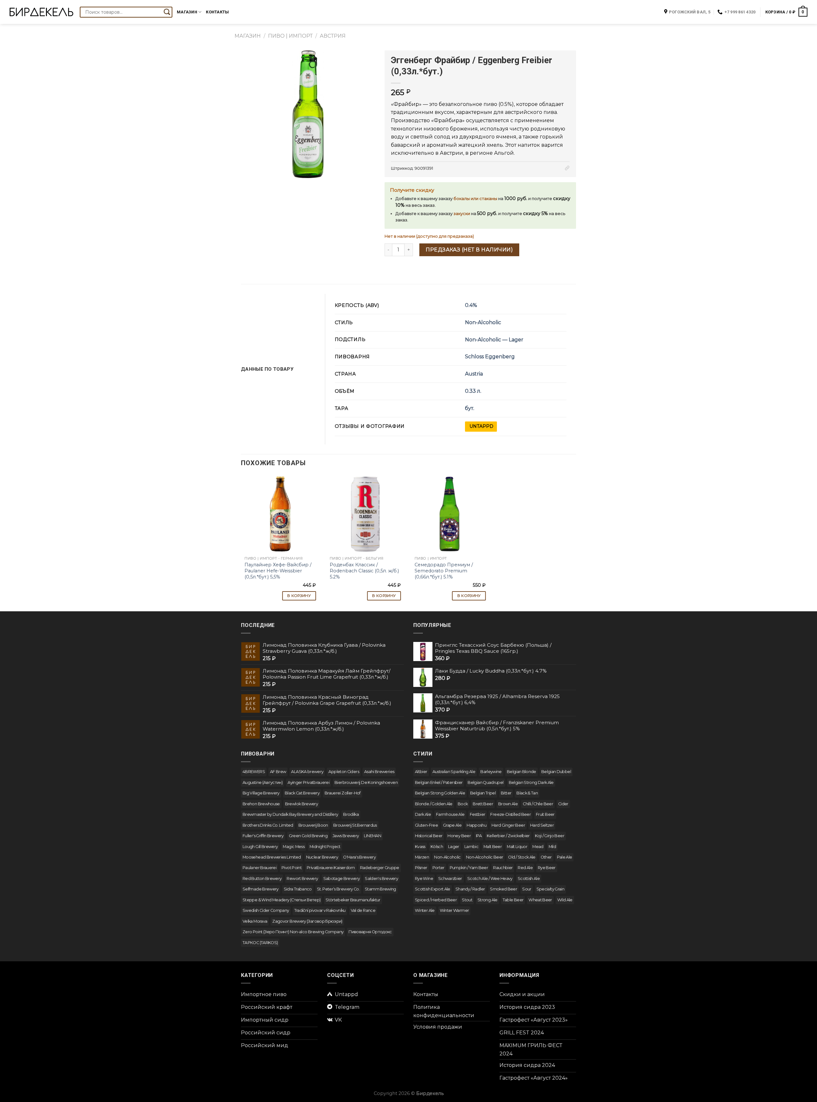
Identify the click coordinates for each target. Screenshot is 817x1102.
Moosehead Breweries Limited (272, 857)
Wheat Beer (540, 899)
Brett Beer (483, 803)
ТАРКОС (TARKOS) (260, 942)
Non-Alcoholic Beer (484, 857)
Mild (552, 846)
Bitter (506, 793)
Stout (467, 899)
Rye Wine (424, 878)
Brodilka (351, 814)
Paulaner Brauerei (259, 867)
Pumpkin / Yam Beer (469, 867)
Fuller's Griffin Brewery (263, 835)
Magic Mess (293, 846)
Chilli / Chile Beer (538, 803)
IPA (479, 835)
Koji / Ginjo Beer (549, 835)
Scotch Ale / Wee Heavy (490, 878)
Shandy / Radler (470, 889)
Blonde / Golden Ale (434, 803)
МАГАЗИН (248, 36)
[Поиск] (166, 12)
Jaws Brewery (346, 835)
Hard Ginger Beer (508, 825)
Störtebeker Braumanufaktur (353, 899)
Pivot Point (291, 867)
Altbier (421, 771)
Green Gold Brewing (308, 835)
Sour (526, 889)
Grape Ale (452, 825)
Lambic (471, 846)
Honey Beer (459, 835)
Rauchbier (503, 867)
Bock (463, 803)
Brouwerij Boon (313, 825)
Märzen (422, 857)
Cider (563, 803)
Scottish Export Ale (432, 889)
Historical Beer (428, 835)
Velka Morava (255, 921)
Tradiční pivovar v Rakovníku (320, 910)
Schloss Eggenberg (490, 357)
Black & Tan (527, 793)
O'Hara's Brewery (359, 857)
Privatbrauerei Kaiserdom (331, 867)
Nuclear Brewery (322, 857)
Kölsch (437, 846)
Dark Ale (423, 814)
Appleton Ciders (343, 771)
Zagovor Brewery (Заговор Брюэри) (307, 921)
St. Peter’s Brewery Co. (338, 889)
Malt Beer (492, 846)
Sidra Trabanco (298, 889)
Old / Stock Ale (521, 857)
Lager (453, 846)
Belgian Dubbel (556, 771)
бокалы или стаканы (475, 198)
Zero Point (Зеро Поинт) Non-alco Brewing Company (293, 931)
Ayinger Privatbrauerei (308, 782)
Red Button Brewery (262, 878)
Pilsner (421, 867)
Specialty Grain (550, 889)
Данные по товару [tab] (267, 369)
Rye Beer (547, 867)
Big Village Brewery (261, 793)
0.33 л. (473, 391)
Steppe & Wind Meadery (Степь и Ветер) (281, 899)
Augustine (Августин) (262, 782)
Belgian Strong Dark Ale (531, 782)
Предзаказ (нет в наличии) (469, 250)
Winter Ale (425, 910)
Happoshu (476, 825)
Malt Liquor (517, 846)
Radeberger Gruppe (379, 867)
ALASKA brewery (307, 771)
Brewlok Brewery (301, 803)
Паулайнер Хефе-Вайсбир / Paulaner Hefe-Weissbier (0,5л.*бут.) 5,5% (277, 570)
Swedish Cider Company (266, 910)
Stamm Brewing (380, 889)
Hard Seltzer (542, 825)
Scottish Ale (529, 878)
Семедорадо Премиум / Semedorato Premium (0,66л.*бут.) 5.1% (444, 570)
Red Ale (525, 867)
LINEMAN (372, 835)
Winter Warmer (454, 910)
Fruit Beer (545, 814)
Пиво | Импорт (290, 36)
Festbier (477, 814)
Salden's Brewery (381, 878)
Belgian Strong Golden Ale (440, 793)
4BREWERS (254, 771)
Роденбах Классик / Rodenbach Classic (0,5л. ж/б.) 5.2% (364, 570)
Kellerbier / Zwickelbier (508, 835)
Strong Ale (487, 899)
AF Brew (278, 771)
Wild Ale (565, 899)
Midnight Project (325, 846)
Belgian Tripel (483, 793)
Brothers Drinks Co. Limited (268, 825)
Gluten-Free (426, 825)
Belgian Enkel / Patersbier (438, 782)
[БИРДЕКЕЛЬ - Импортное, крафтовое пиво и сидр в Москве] (41, 12)
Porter (438, 867)
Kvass (420, 846)
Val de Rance (363, 910)
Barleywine (491, 771)
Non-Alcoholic (483, 322)
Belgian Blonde (521, 771)
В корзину (299, 595)
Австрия (333, 36)
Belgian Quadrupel (485, 782)
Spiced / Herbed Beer (436, 899)
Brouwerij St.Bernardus (355, 825)
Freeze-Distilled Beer (510, 814)
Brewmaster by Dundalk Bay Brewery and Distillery (290, 814)
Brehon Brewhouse (261, 803)
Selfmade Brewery (261, 889)
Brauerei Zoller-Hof (343, 793)
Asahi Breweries (379, 771)
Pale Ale (564, 857)
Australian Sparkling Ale (454, 771)
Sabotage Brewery (341, 878)
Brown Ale (508, 803)
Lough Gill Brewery (260, 846)
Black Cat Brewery (302, 793)
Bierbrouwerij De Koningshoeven (366, 782)
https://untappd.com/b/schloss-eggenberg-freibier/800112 (481, 426)
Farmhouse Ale (450, 814)
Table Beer (513, 899)
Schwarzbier (450, 878)
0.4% (471, 305)
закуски (461, 213)
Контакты (217, 12)
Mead (537, 846)
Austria (474, 374)
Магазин (187, 12)
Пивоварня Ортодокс (370, 931)
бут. (469, 408)
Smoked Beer (503, 889)
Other (546, 857)
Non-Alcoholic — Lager (494, 340)
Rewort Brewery (302, 878)
